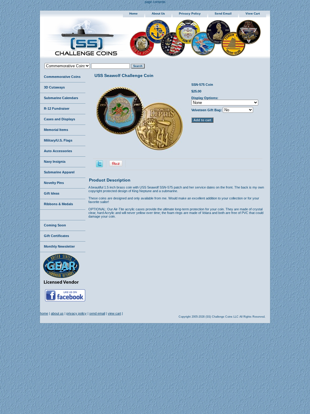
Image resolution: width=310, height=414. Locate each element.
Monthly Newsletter (59, 246)
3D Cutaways (54, 87)
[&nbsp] (62, 215)
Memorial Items (56, 130)
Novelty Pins (54, 183)
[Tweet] (99, 166)
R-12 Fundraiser (56, 108)
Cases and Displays (59, 119)
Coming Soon (55, 225)
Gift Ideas (51, 193)
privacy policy (190, 13)
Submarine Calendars (61, 98)
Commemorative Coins (62, 76)
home (133, 13)
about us (158, 13)
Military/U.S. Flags (58, 140)
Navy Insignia (54, 161)
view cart (253, 13)
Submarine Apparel (59, 172)
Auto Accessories (58, 151)
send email (223, 13)
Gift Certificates (56, 236)
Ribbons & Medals (58, 204)
